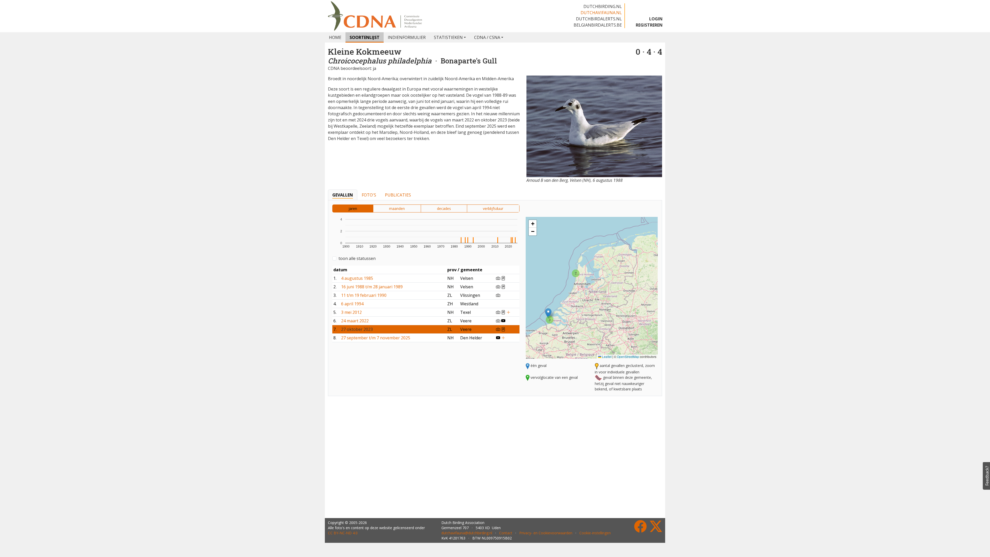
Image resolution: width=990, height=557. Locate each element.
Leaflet (606, 356)
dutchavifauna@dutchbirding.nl (466, 532)
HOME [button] (335, 37)
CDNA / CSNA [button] (487, 37)
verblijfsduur (493, 208)
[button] (548, 313)
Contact (505, 532)
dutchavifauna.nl (601, 12)
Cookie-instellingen (595, 532)
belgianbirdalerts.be (598, 25)
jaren (353, 208)
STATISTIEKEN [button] (448, 37)
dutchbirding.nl (602, 6)
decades (444, 208)
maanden (397, 208)
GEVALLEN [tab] (342, 195)
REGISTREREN (649, 25)
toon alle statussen (357, 258)
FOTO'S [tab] (369, 195)
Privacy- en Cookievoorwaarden (545, 532)
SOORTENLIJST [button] (365, 37)
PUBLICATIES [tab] (398, 195)
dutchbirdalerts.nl (599, 19)
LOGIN (656, 19)
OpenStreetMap (628, 356)
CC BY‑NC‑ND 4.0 (343, 532)
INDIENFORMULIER (407, 37)
